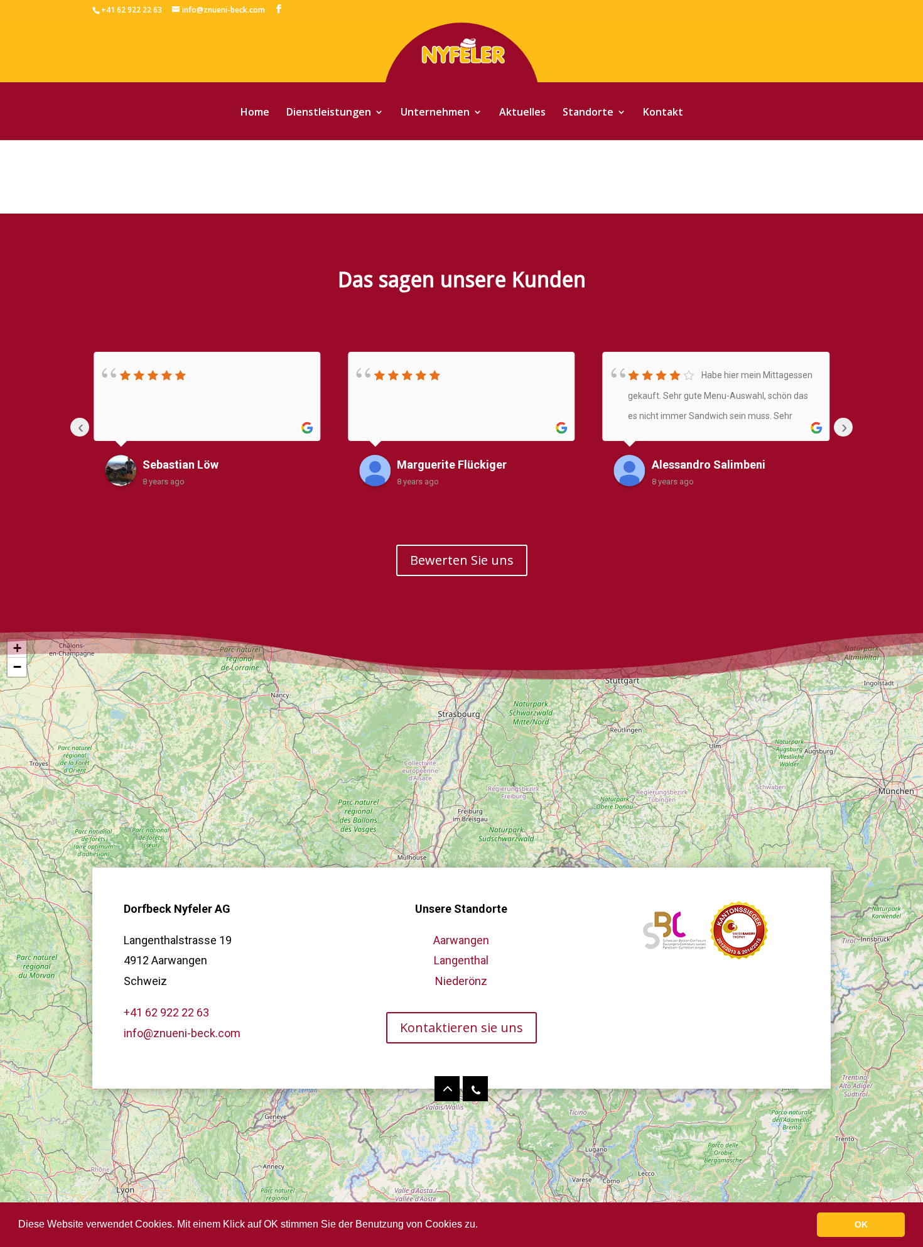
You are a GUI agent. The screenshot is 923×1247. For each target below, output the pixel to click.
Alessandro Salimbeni (708, 464)
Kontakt (663, 113)
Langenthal (461, 960)
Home (254, 113)
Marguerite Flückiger (452, 464)
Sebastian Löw (181, 464)
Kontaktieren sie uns (461, 1027)
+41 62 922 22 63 (166, 1012)
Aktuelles (522, 113)
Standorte (588, 113)
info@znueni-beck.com (182, 1033)
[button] (482, 1226)
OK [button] (861, 1224)
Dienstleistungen (328, 113)
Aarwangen (461, 940)
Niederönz (461, 981)
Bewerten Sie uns (462, 560)
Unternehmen (435, 113)
